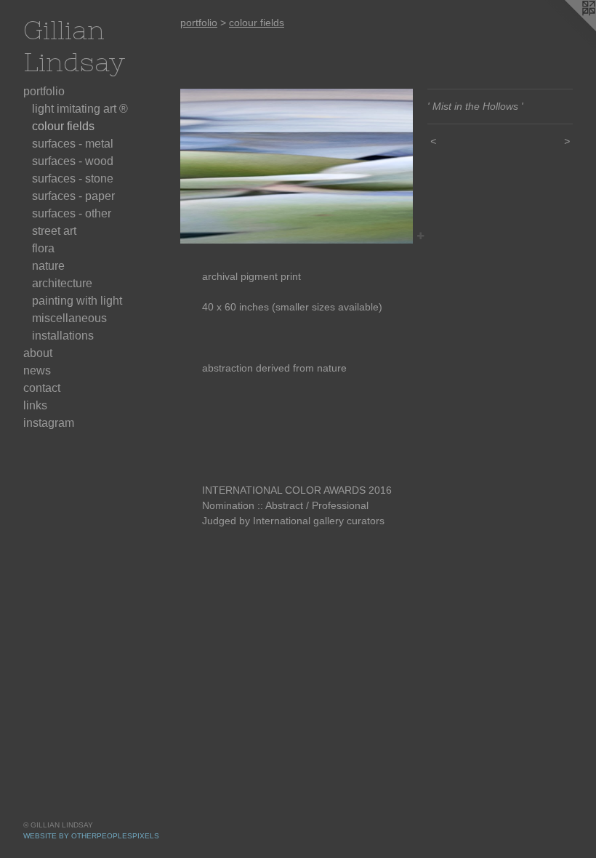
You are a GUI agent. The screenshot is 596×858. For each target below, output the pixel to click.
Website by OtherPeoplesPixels (91, 836)
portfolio (44, 91)
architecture (62, 283)
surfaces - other (71, 213)
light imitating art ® (80, 109)
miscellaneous (69, 318)
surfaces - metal (72, 143)
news (37, 370)
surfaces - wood (72, 161)
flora (43, 248)
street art (54, 231)
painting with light (77, 300)
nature (48, 266)
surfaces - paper (73, 196)
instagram (48, 423)
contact (41, 388)
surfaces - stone (72, 178)
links (35, 405)
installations (63, 335)
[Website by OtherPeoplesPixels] (567, 29)
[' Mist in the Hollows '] (296, 166)
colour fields (63, 126)
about (37, 353)
